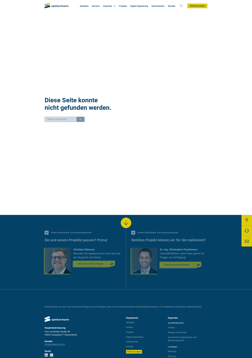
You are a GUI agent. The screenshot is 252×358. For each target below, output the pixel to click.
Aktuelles (84, 6)
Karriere (96, 6)
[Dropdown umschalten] (114, 6)
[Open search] (181, 6)
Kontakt (171, 6)
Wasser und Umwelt (177, 332)
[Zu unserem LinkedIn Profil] (46, 355)
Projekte (123, 6)
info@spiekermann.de (55, 344)
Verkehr (171, 327)
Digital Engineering (139, 6)
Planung (172, 356)
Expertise (107, 6)
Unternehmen (158, 6)
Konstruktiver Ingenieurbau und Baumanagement (182, 339)
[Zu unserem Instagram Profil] (51, 355)
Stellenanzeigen (197, 6)
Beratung (172, 351)
